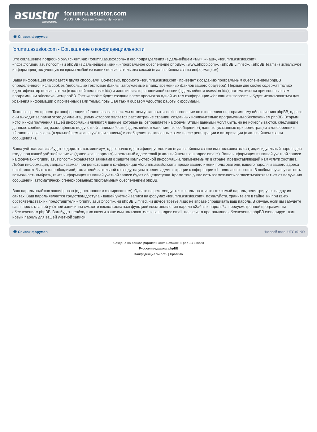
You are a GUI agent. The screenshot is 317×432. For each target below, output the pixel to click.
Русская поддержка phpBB (158, 248)
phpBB (148, 243)
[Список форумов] (37, 15)
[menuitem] (150, 254)
